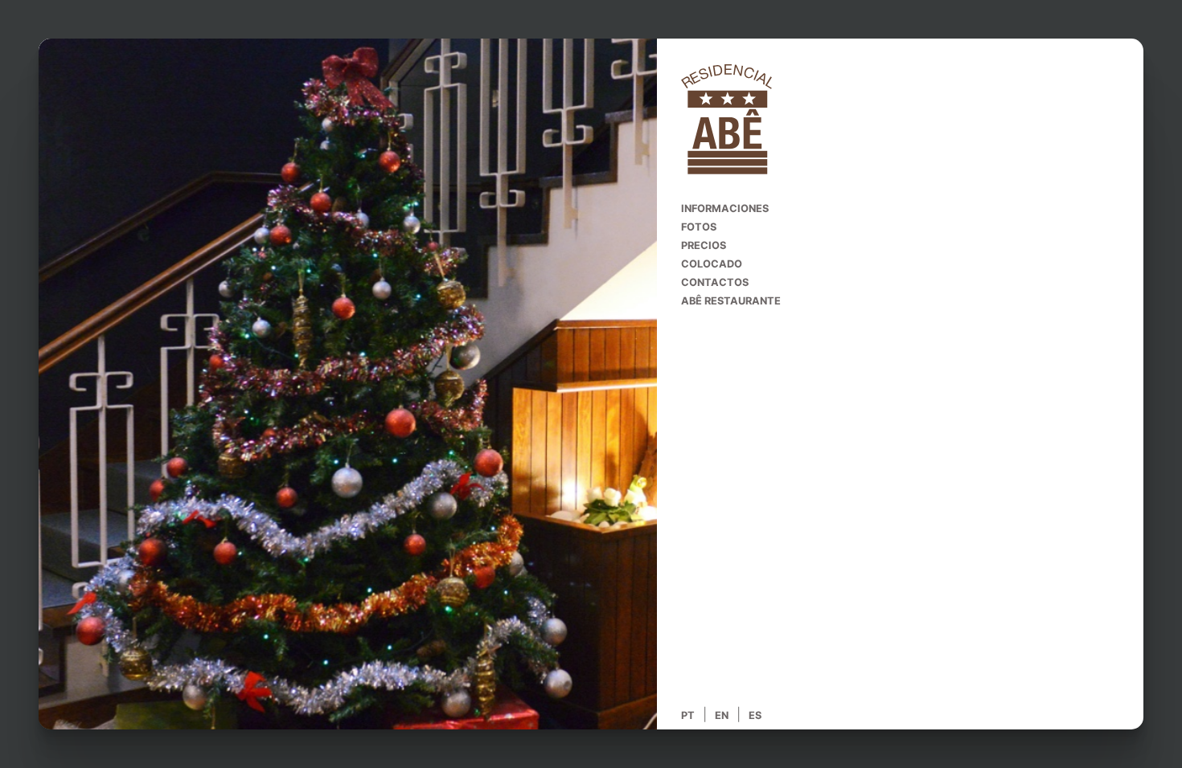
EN (721, 715)
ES (755, 715)
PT (688, 715)
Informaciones (719, 208)
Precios (697, 245)
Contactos (709, 282)
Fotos (692, 227)
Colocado (705, 264)
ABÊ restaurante (725, 301)
